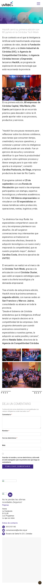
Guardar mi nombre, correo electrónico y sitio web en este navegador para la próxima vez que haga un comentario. (20, 460)
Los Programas (8, 516)
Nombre (5, 431)
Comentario (7, 414)
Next (38, 393)
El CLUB (5, 513)
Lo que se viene (8, 518)
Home (4, 509)
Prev (5, 393)
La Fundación (7, 511)
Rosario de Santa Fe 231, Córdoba (19, 534)
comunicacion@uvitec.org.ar (16, 530)
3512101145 (11, 527)
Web (3, 445)
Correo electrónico (9, 438)
